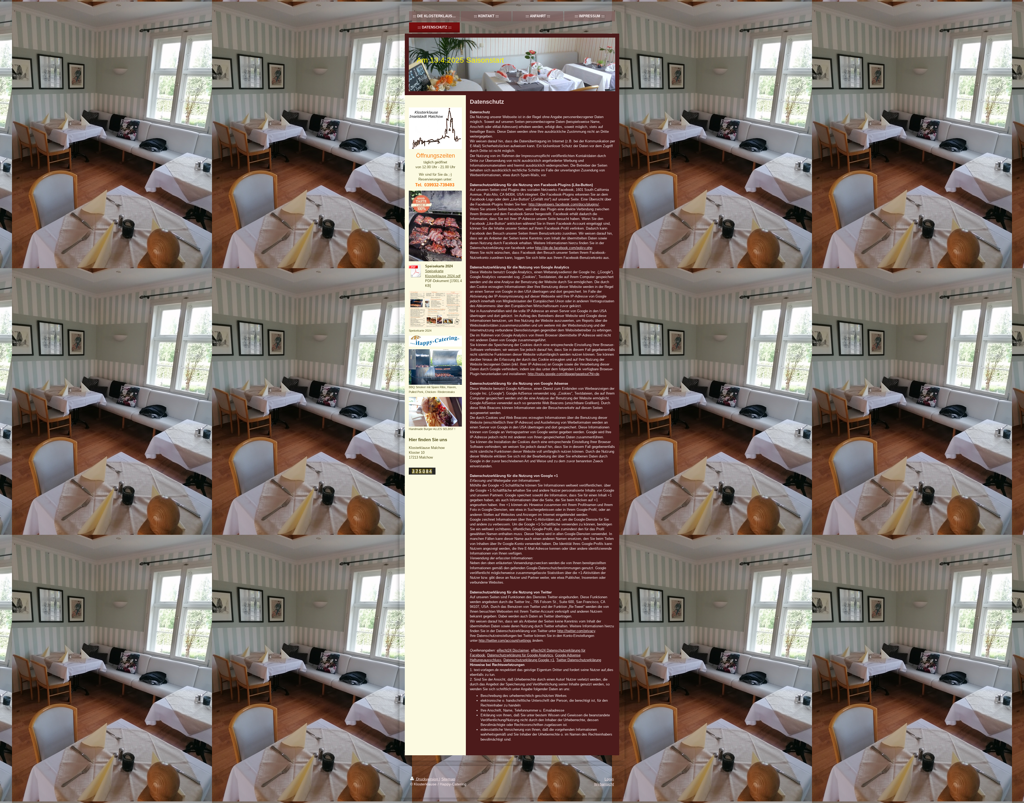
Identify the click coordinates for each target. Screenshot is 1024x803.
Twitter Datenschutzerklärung (578, 660)
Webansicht (604, 784)
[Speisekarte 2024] (435, 309)
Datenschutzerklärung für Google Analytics (520, 655)
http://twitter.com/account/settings (505, 641)
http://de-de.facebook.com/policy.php (563, 248)
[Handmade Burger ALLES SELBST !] (435, 412)
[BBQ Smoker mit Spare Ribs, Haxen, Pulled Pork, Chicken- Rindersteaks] (435, 366)
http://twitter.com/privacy (576, 631)
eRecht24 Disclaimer (513, 650)
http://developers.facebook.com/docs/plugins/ (564, 204)
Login (609, 779)
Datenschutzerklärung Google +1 (528, 660)
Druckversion (427, 779)
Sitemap (448, 779)
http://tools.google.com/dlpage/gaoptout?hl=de (563, 374)
